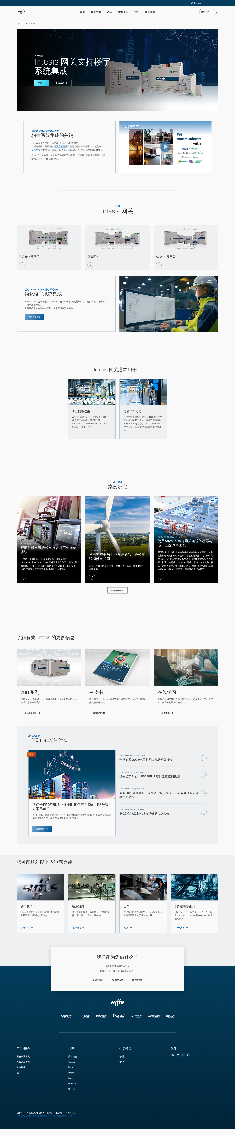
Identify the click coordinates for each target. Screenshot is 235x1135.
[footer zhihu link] (183, 1055)
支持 (136, 12)
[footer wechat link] (178, 1055)
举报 (121, 1061)
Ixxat (70, 1078)
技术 (19, 1072)
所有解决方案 (23, 1056)
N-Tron (71, 1088)
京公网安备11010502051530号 (32, 1116)
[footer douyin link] (188, 1055)
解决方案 (96, 12)
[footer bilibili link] (173, 1055)
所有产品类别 (23, 1061)
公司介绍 (123, 12)
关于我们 (72, 1056)
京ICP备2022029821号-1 (60, 1116)
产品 (109, 12)
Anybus (71, 1061)
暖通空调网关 (60, 146)
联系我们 (150, 12)
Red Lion (72, 1083)
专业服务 (21, 1067)
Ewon (70, 1067)
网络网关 (35, 149)
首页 (82, 12)
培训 (121, 1056)
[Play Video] (165, 146)
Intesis (71, 1072)
